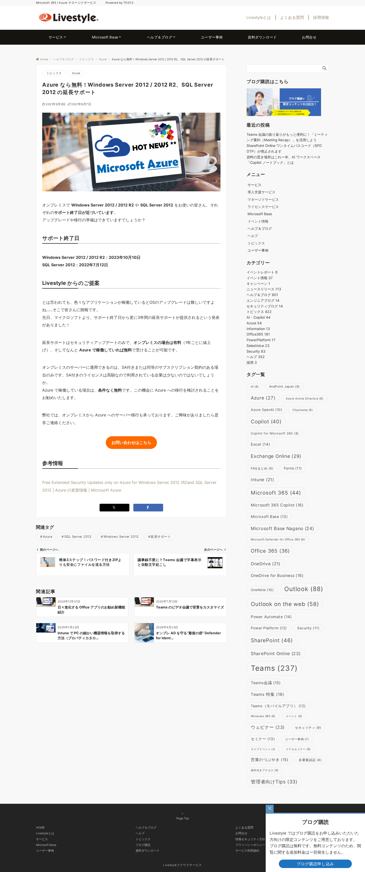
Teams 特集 (267, 694)
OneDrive (265, 563)
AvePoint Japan (284, 386)
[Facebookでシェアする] (148, 507)
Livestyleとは (258, 17)
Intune (262, 479)
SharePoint (272, 640)
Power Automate (271, 616)
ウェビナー (268, 727)
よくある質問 (292, 17)
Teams (274, 668)
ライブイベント (263, 749)
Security (256, 351)
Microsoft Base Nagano (282, 528)
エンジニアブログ (263, 300)
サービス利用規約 (247, 850)
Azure (76, 73)
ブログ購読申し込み (315, 863)
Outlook (304, 589)
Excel (260, 444)
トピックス (54, 73)
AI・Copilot (258, 317)
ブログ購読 (143, 845)
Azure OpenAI (266, 410)
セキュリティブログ (265, 306)
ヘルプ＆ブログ (262, 295)
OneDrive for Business (277, 575)
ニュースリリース (264, 289)
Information (258, 329)
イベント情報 (258, 221)
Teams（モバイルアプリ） (278, 706)
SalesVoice (258, 345)
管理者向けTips (274, 782)
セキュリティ (308, 728)
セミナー (263, 739)
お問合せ (241, 833)
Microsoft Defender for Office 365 (278, 539)
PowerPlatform (261, 340)
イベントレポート (262, 272)
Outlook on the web (285, 604)
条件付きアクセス (265, 770)
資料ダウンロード (147, 850)
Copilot (266, 421)
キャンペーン (258, 283)
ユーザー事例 (297, 739)
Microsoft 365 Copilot (277, 505)
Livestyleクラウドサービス (182, 865)
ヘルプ (253, 236)
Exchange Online (276, 456)
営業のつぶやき (269, 759)
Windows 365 (263, 716)
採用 (252, 362)
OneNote (262, 590)
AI (255, 386)
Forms (293, 468)
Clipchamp (302, 410)
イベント (294, 716)
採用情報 (321, 17)
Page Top (182, 818)
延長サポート (161, 536)
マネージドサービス (263, 199)
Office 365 (270, 551)
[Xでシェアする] (114, 507)
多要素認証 (310, 760)
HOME (40, 827)
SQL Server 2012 (78, 536)
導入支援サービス (261, 192)
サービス (42, 839)
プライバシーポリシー (250, 845)
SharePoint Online (276, 653)
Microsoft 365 (276, 493)
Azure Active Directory (304, 398)
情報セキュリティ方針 (250, 839)
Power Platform (269, 628)
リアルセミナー (298, 749)
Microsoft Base (269, 516)
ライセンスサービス (263, 206)
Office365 (258, 334)
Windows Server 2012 (121, 536)
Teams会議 (266, 682)
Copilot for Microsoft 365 (275, 433)
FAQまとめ (262, 468)
